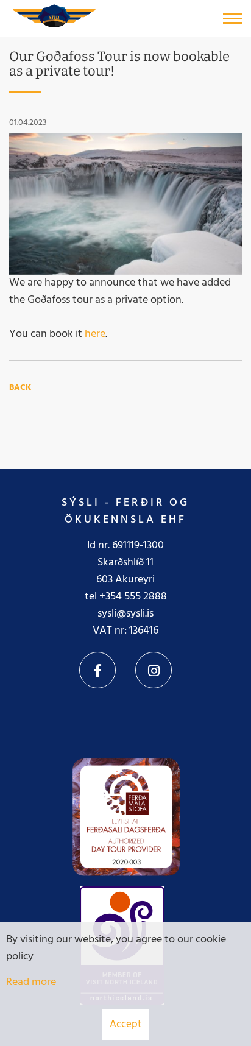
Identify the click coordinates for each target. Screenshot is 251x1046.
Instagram (153, 670)
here (95, 334)
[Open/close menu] (232, 18)
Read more (31, 982)
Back (20, 388)
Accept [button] (125, 1024)
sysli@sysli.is (125, 614)
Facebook (97, 670)
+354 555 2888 (133, 597)
